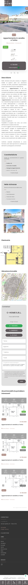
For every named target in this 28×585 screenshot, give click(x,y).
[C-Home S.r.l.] (8, 3)
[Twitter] (14, 73)
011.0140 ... (14, 335)
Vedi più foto (4, 16)
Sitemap (6, 577)
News (2, 551)
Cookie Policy (21, 577)
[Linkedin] (17, 73)
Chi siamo (3, 543)
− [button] (3, 299)
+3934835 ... (15, 326)
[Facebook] (11, 73)
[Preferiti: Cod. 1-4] (3, 449)
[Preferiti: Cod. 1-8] (3, 414)
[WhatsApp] (2, 564)
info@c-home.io (14, 322)
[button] (14, 173)
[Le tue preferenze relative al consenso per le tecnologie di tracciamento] (25, 576)
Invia (21, 381)
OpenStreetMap (19, 300)
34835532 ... (15, 330)
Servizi (2, 547)
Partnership (3, 553)
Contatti (3, 554)
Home (2, 541)
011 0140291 (3, 527)
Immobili (3, 545)
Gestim (23, 578)
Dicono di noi (4, 549)
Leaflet (12, 300)
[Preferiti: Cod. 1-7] (3, 485)
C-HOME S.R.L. (14, 312)
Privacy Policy (13, 577)
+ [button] (3, 297)
